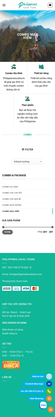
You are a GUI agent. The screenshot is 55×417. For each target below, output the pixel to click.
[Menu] (4, 5)
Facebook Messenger (34, 384)
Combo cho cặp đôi (12, 193)
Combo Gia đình (10, 187)
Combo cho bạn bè (11, 199)
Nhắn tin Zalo (37, 376)
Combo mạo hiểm (10, 211)
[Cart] (50, 5)
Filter (7, 232)
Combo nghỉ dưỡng (11, 205)
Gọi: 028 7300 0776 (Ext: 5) (32, 391)
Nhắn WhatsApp (36, 398)
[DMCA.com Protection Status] (11, 364)
